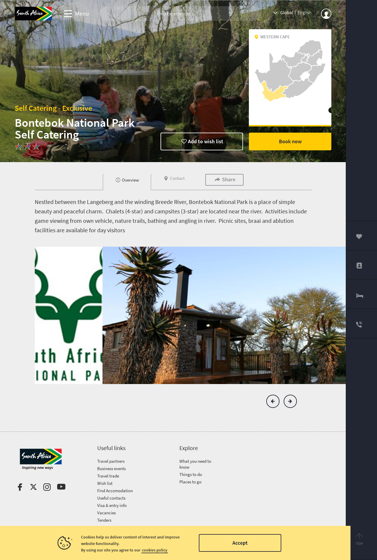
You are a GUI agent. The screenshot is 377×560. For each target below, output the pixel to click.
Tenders (104, 520)
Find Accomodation (115, 490)
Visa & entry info (112, 505)
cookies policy (154, 550)
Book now (290, 141)
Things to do (190, 474)
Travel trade (108, 476)
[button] (273, 401)
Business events (111, 468)
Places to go (190, 482)
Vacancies (106, 512)
